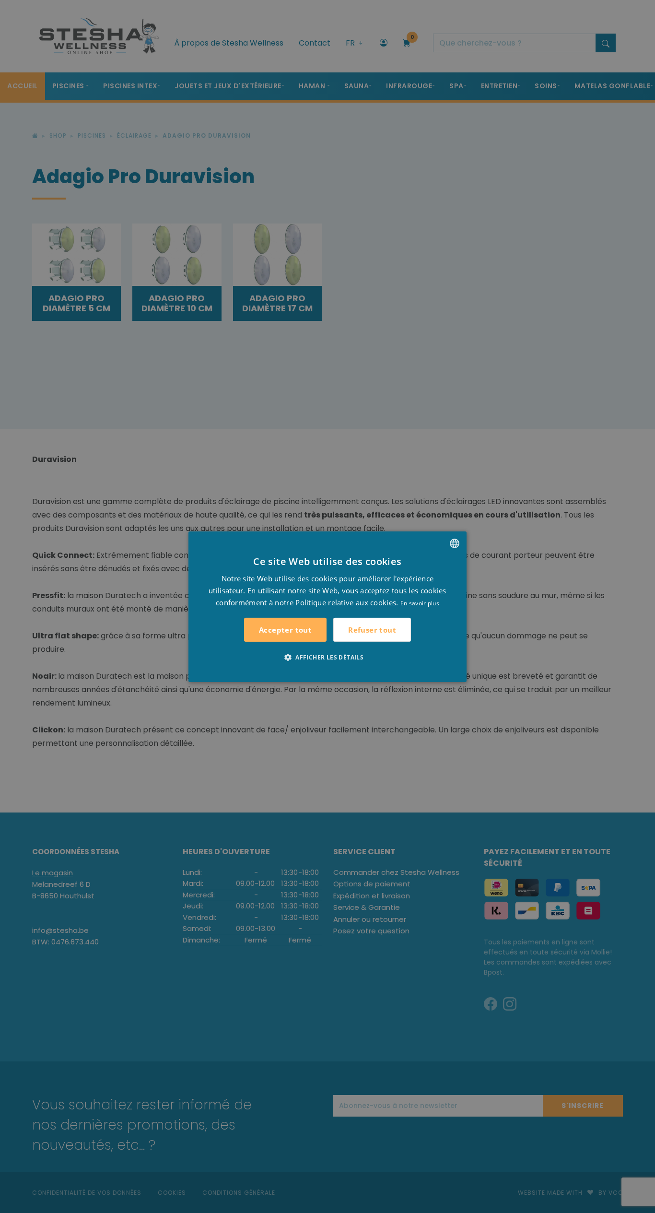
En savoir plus (419, 603)
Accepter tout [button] (285, 630)
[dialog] (327, 606)
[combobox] (454, 543)
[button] (327, 657)
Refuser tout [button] (372, 629)
